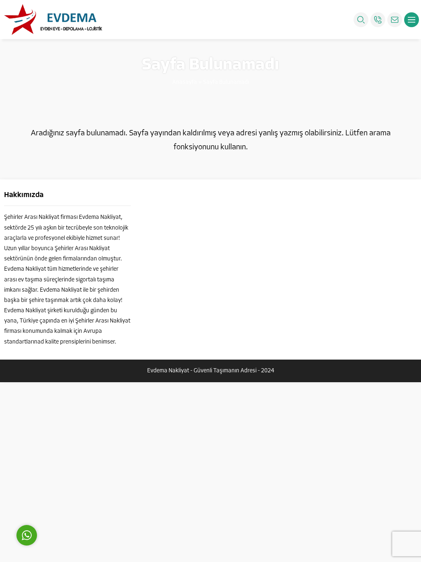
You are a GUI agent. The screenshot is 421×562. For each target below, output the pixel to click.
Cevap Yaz (78, 498)
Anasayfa (184, 82)
